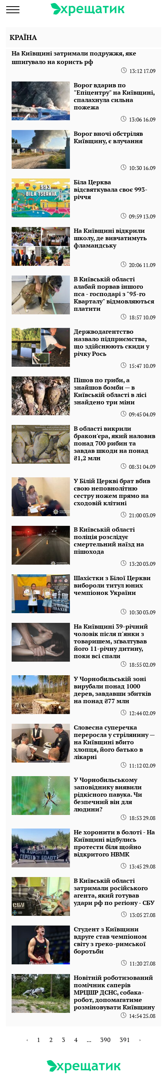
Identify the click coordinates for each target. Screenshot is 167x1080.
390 (105, 1039)
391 (125, 1039)
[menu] (12, 9)
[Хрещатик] (87, 9)
